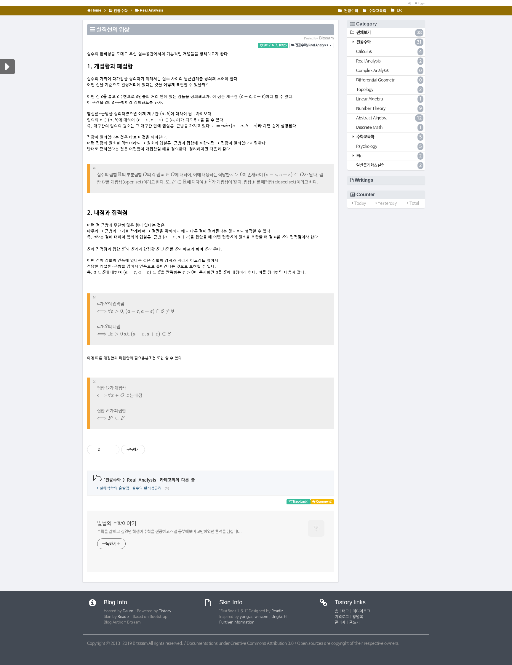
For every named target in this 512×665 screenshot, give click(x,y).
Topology (389, 89)
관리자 (340, 622)
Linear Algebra (389, 99)
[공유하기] (105, 449)
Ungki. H (279, 617)
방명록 (358, 617)
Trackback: (300, 501)
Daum (128, 611)
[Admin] (408, 3)
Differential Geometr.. (389, 80)
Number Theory (389, 108)
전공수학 (350, 11)
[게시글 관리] (112, 449)
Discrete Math (389, 127)
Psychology (389, 146)
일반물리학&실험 (389, 165)
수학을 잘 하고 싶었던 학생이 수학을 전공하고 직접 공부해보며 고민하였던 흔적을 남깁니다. (169, 531)
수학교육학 (377, 11)
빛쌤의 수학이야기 (116, 524)
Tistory (165, 611)
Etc (399, 10)
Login (421, 3)
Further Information (237, 622)
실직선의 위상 (112, 29)
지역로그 (342, 617)
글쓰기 (354, 622)
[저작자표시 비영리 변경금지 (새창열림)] (153, 449)
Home (95, 10)
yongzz (246, 617)
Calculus (389, 51)
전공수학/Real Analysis (312, 45)
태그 (345, 611)
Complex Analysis (389, 70)
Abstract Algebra (389, 118)
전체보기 (389, 32)
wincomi (262, 617)
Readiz (123, 617)
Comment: (324, 501)
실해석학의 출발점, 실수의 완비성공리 (131, 488)
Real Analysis (151, 10)
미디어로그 (361, 611)
